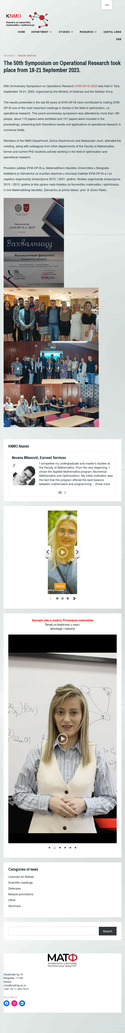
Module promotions (20, 896)
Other (12, 902)
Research (86, 32)
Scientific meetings (20, 884)
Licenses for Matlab (21, 878)
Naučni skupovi (27, 55)
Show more (46, 488)
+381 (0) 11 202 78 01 (16, 990)
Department (40, 32)
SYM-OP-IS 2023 (86, 86)
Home (21, 32)
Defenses (14, 890)
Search (107, 933)
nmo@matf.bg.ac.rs (15, 987)
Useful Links (112, 32)
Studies (64, 32)
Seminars (14, 907)
